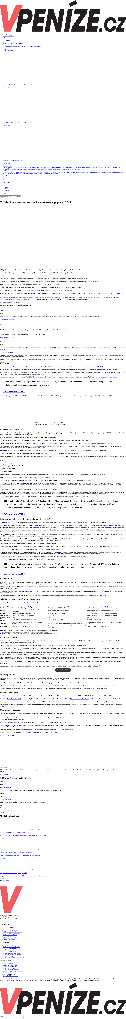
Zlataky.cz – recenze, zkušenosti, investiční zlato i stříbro (36, 169)
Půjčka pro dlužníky (8, 927)
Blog (10, 774)
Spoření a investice (5, 198)
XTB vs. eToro (53, 732)
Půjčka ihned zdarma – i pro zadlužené (13, 957)
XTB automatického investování (79, 699)
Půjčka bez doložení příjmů (10, 966)
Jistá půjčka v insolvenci (10, 950)
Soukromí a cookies (8, 973)
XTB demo (36, 446)
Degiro (118, 297)
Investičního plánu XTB (14, 699)
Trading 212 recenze (33, 732)
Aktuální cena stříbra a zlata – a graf (28, 173)
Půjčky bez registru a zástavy (11, 969)
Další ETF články (8, 50)
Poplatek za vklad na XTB (7, 522)
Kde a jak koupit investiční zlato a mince (49, 173)
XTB (29, 606)
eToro (19, 480)
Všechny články (4, 880)
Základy (5, 185)
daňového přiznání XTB (11, 725)
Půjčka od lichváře (8, 945)
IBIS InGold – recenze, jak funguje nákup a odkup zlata (69, 167)
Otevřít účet (11, 319)
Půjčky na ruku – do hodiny (11, 951)
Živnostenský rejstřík (9, 939)
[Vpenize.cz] (63, 31)
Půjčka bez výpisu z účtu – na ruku (12, 932)
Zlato (4, 37)
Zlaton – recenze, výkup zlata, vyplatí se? (14, 167)
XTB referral (19, 377)
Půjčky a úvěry (7, 176)
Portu (67, 606)
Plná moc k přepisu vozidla (10, 930)
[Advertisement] (63, 218)
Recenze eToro (4, 337)
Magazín (5, 193)
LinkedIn (6, 774)
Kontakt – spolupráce (9, 974)
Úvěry (5, 175)
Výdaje (5, 188)
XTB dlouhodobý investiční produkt (106, 377)
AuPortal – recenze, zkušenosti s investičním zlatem (40, 167)
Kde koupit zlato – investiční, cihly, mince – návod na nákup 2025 (21, 172)
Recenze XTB (4, 319)
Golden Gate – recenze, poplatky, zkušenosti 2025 (98, 167)
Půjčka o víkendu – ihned (10, 928)
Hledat (18, 196)
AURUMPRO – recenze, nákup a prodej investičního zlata (68, 169)
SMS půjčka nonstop (9, 968)
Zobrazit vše (3, 812)
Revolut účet (35, 527)
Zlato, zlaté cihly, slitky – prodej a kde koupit (107, 172)
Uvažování (6, 190)
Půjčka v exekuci (8, 963)
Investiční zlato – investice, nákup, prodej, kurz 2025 (81, 172)
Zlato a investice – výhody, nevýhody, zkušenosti (53, 172)
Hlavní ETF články (8, 36)
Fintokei (105, 595)
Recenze (2, 787)
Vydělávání (6, 187)
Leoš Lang (21, 1017)
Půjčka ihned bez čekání (10, 935)
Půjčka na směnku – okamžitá (11, 947)
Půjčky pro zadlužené (9, 956)
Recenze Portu (4, 352)
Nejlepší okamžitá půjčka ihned (11, 953)
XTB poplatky (60, 553)
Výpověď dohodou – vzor (10, 976)
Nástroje (5, 191)
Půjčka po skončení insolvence (11, 948)
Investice (5, 34)
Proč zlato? (6, 170)
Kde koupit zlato (7, 166)
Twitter (2, 774)
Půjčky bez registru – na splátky (12, 954)
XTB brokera (39, 483)
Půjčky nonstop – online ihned (11, 933)
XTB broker (100, 366)
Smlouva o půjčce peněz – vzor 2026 (13, 971)
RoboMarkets (8, 299)
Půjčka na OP (7, 936)
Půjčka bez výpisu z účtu (10, 938)
